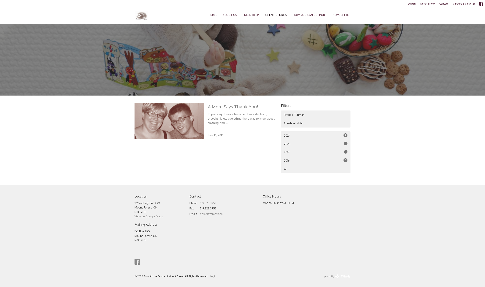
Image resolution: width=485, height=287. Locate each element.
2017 (315, 152)
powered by (335, 279)
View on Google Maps (149, 216)
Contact (443, 3)
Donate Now (427, 3)
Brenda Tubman (294, 115)
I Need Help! (251, 15)
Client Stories (276, 15)
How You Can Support (310, 15)
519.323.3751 (208, 203)
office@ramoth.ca (211, 214)
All (285, 169)
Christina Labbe (294, 123)
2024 (315, 135)
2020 (315, 144)
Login (213, 276)
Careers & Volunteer (464, 3)
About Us (230, 15)
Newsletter (341, 15)
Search (412, 3)
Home (213, 15)
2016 (315, 160)
